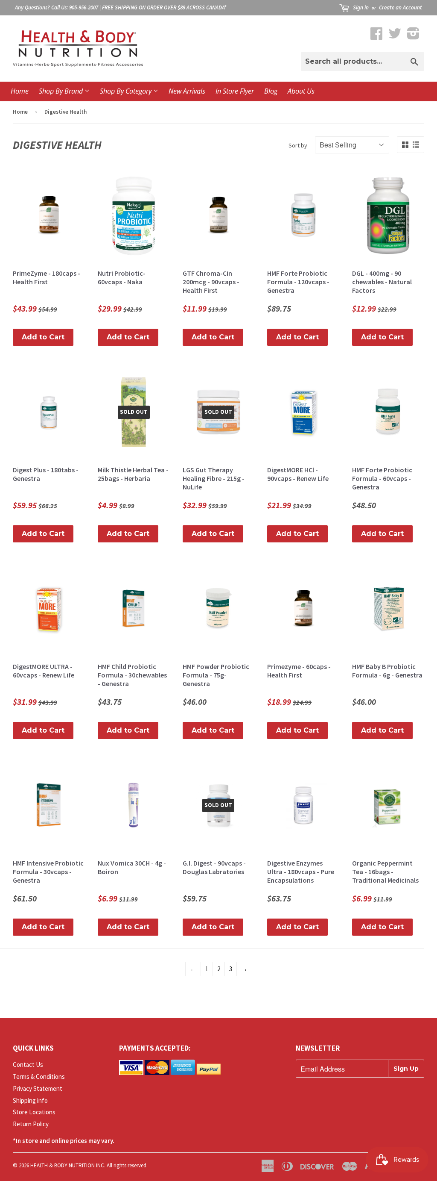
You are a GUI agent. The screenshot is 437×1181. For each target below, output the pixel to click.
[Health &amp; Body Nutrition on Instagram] (413, 36)
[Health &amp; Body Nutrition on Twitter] (394, 36)
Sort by (297, 145)
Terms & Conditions (39, 1076)
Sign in (361, 7)
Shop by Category (126, 91)
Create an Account (400, 7)
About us (301, 91)
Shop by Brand (61, 91)
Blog (270, 91)
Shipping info (30, 1100)
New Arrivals (187, 91)
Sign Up (406, 1068)
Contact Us (28, 1064)
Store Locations (34, 1112)
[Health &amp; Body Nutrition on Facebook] (376, 36)
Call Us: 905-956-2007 (74, 7)
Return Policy (31, 1124)
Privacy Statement (37, 1088)
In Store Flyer (235, 91)
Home (20, 91)
